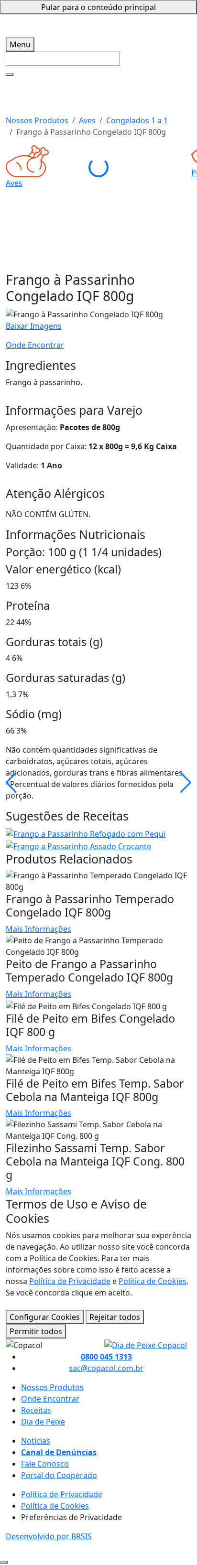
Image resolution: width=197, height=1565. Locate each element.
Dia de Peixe (43, 1421)
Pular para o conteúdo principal (98, 7)
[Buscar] (9, 74)
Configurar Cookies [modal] (45, 1317)
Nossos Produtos (37, 120)
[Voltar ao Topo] (4, 1562)
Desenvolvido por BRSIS (49, 1536)
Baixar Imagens (34, 326)
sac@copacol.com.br (106, 1368)
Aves (87, 120)
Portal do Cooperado (59, 1475)
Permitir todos (36, 1331)
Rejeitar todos (114, 1317)
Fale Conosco (45, 1463)
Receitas (36, 1410)
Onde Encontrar (35, 345)
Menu (20, 44)
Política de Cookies (152, 1281)
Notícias (35, 1440)
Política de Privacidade (69, 1281)
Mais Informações (38, 929)
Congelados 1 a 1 (137, 120)
